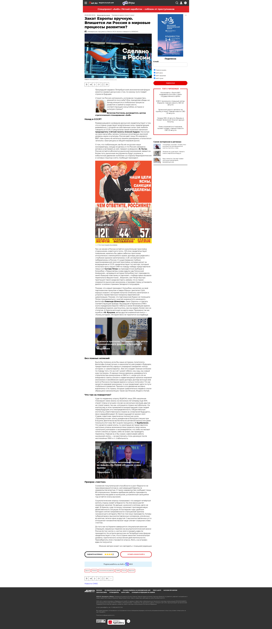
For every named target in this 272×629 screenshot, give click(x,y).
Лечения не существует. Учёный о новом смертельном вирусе (174, 152)
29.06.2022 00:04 (90, 15)
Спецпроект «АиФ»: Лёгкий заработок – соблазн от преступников (136, 9)
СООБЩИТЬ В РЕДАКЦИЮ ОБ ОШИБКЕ (143, 592)
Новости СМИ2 (91, 584)
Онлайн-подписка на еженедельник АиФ (136, 590)
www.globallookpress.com (108, 79)
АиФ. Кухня (159, 78)
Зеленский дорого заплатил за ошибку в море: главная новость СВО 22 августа (170, 111)
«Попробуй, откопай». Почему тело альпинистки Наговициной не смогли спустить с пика (174, 146)
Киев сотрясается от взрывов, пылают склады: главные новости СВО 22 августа (170, 128)
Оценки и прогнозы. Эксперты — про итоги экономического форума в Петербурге (122, 342)
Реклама (99, 590)
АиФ (96, 245)
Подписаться (170, 83)
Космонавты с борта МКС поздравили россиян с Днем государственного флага (170, 94)
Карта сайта (125, 592)
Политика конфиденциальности (105, 615)
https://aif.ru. (102, 612)
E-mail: (156, 62)
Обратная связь (101, 592)
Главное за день (161, 70)
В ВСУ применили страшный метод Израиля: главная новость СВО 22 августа (170, 103)
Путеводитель (114, 592)
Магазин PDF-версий (170, 590)
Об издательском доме (112, 590)
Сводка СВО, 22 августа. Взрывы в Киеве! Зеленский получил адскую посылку (170, 120)
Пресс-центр (157, 590)
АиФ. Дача (159, 73)
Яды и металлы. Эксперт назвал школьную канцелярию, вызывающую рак (173, 160)
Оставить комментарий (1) (136, 554)
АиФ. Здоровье (161, 75)
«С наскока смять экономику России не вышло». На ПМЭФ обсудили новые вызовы (119, 465)
